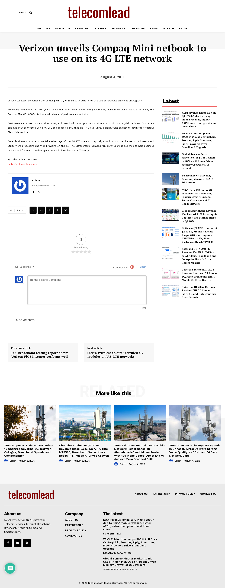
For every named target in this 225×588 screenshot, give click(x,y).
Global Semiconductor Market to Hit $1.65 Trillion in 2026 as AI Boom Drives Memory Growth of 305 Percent (198, 161)
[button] (26, 12)
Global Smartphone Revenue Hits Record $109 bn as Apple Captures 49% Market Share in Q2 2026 (199, 216)
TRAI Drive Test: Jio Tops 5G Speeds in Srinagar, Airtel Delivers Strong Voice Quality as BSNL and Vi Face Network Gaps (194, 450)
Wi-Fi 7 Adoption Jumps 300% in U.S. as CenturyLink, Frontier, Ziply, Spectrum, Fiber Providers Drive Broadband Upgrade (199, 140)
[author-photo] (6, 461)
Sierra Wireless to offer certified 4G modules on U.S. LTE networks (115, 355)
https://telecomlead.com (43, 185)
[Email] (65, 210)
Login (142, 266)
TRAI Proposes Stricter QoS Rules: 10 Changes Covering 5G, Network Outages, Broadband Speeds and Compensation (28, 450)
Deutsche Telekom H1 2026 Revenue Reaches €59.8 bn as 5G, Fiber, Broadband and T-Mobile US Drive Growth (199, 275)
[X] (38, 191)
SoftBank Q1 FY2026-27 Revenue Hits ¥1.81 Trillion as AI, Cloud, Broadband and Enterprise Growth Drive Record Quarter (199, 255)
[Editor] (20, 185)
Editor (36, 180)
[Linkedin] (41, 210)
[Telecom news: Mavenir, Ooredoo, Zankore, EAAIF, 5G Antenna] (170, 179)
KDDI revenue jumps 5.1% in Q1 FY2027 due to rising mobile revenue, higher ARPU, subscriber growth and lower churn (199, 119)
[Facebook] (33, 191)
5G (104, 534)
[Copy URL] (33, 210)
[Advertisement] (189, 327)
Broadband (109, 553)
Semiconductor (112, 569)
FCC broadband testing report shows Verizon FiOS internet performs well (39, 355)
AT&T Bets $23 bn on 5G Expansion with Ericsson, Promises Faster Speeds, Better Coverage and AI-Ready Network (197, 196)
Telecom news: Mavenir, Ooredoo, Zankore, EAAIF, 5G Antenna (198, 179)
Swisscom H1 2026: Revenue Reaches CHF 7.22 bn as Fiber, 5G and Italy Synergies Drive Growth (199, 292)
